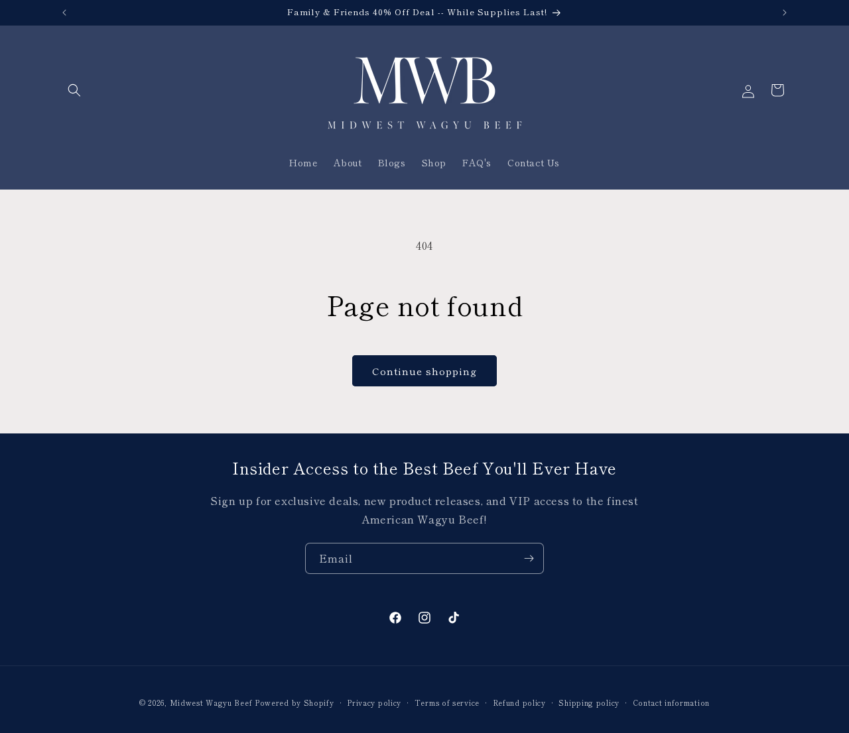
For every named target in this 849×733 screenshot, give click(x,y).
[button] (74, 90)
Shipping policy (589, 702)
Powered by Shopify (294, 702)
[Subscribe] (528, 558)
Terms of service (447, 702)
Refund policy (519, 702)
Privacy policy (374, 702)
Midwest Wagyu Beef (211, 702)
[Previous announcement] (64, 12)
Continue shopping (424, 371)
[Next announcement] (784, 12)
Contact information (671, 702)
